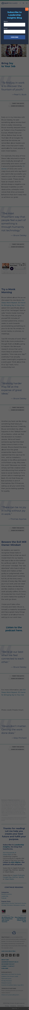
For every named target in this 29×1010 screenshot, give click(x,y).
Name (6, 21)
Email (6, 28)
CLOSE (26, 9)
